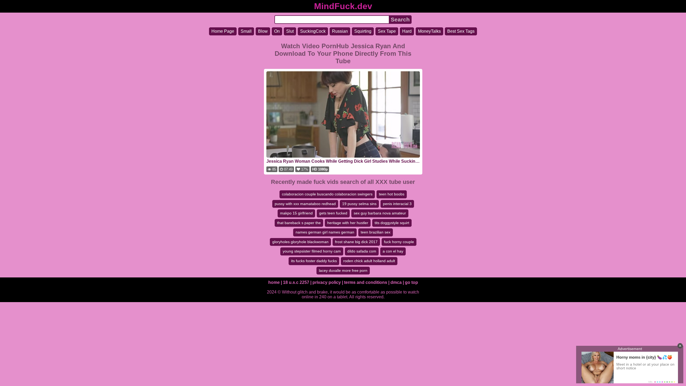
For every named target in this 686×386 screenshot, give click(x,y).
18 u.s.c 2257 (296, 282)
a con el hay (393, 251)
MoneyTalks (429, 31)
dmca (396, 282)
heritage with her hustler (347, 223)
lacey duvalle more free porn (343, 270)
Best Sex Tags (461, 31)
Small (246, 31)
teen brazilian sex (375, 232)
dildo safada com (361, 251)
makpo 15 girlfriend (296, 213)
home (274, 282)
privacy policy (326, 282)
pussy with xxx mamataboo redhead (305, 204)
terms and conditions (365, 282)
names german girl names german (325, 232)
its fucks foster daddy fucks (314, 261)
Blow (263, 31)
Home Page (222, 31)
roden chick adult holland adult (369, 261)
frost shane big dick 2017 (356, 242)
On (277, 31)
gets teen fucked (333, 213)
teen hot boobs (391, 194)
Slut (290, 31)
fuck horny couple (399, 242)
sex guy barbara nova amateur (380, 213)
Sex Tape (387, 31)
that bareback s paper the (299, 223)
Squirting (362, 31)
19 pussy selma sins (359, 204)
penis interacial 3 (397, 204)
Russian (340, 31)
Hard (407, 31)
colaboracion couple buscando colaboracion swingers (327, 194)
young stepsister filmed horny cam (312, 251)
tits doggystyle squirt (392, 223)
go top (411, 282)
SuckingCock (313, 31)
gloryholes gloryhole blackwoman (300, 242)
